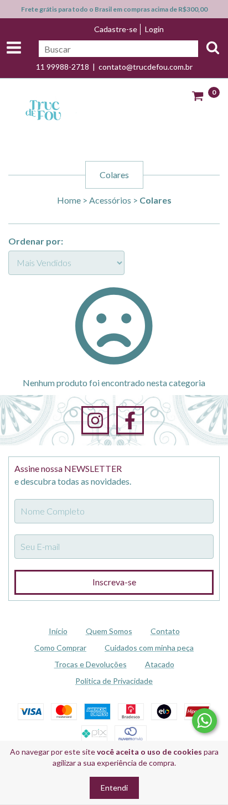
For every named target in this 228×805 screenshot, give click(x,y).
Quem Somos (109, 631)
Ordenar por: (35, 241)
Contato (165, 631)
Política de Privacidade (114, 680)
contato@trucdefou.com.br (146, 66)
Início (58, 631)
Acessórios (110, 200)
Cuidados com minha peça (149, 647)
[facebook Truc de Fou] (130, 420)
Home (69, 200)
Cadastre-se (115, 29)
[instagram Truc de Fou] (95, 420)
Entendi (114, 787)
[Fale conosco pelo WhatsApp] (204, 720)
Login (154, 29)
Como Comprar (60, 647)
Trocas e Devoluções (90, 664)
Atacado (159, 664)
